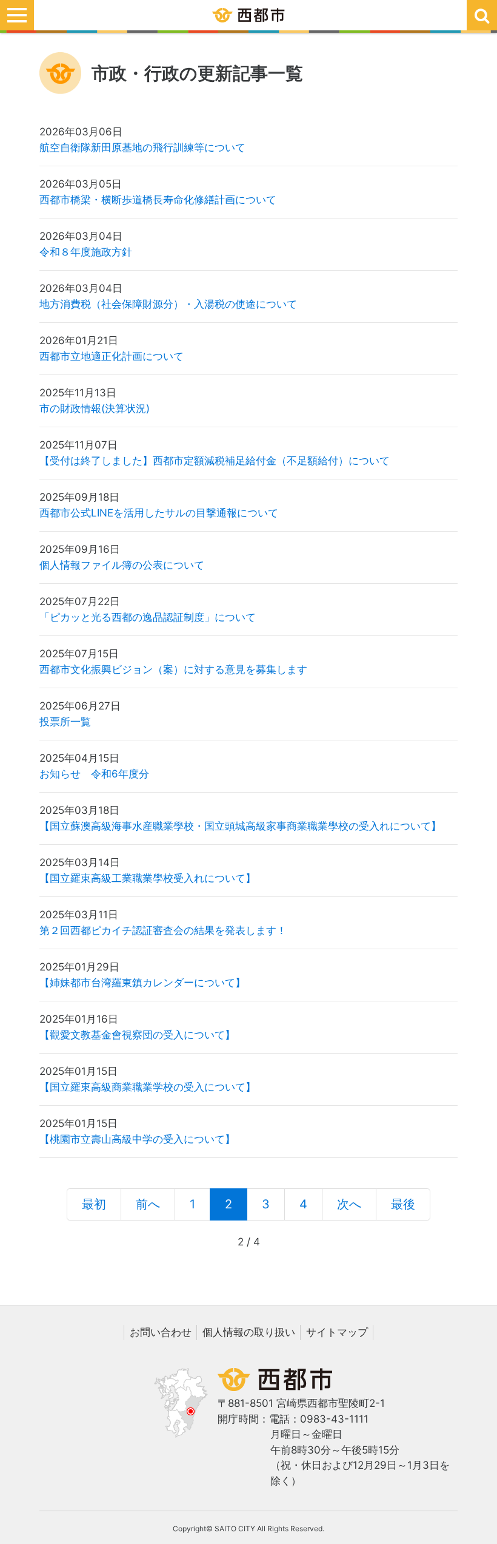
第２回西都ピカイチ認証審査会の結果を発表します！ (163, 930)
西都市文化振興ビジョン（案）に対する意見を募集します (173, 669)
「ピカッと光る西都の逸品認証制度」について (147, 617)
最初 (94, 1204)
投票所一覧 (65, 722)
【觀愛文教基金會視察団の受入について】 (137, 1035)
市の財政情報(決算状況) (94, 408)
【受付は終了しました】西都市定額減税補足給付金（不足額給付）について (214, 461)
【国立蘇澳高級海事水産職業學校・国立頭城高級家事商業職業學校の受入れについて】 (240, 826)
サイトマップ (337, 1332)
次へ (349, 1204)
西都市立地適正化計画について (111, 356)
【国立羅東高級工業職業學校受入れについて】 (147, 878)
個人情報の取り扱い (248, 1332)
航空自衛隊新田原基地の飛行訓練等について (142, 147)
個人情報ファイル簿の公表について (121, 565)
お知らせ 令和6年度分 (94, 774)
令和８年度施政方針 (85, 252)
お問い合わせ (161, 1332)
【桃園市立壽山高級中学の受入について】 (137, 1139)
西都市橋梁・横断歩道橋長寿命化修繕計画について (157, 200)
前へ (148, 1204)
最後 (403, 1204)
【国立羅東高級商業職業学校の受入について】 (147, 1087)
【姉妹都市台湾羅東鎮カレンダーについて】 (142, 983)
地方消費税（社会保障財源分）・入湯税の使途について (168, 304)
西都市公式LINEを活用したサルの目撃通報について (158, 513)
